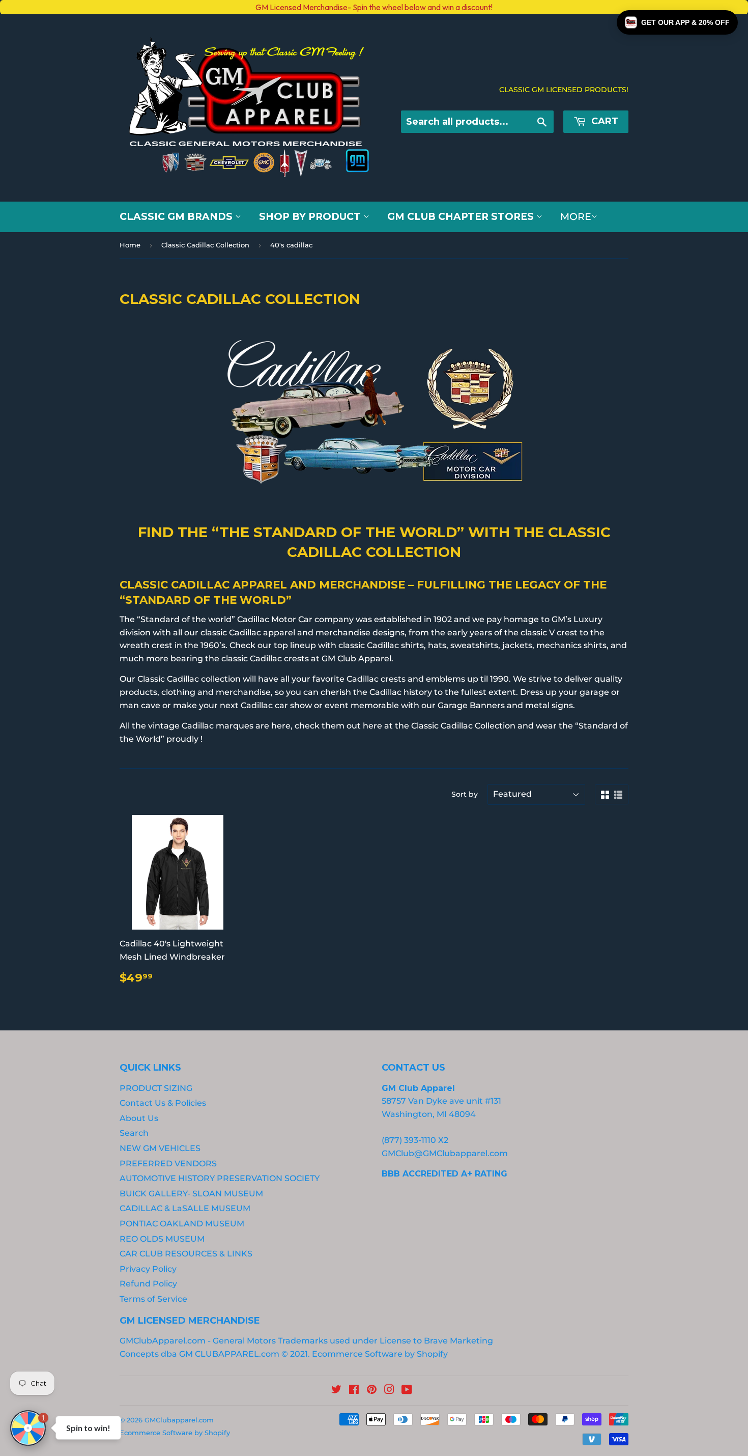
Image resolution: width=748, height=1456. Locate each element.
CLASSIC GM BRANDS (177, 216)
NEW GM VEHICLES (160, 1148)
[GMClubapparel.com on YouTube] (406, 1390)
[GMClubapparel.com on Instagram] (389, 1390)
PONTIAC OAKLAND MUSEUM (182, 1223)
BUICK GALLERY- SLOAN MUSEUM (191, 1193)
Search (134, 1133)
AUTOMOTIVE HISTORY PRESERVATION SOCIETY (220, 1178)
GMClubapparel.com (179, 1420)
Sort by (464, 794)
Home (130, 245)
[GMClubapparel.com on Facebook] (354, 1390)
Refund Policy (148, 1284)
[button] (677, 22)
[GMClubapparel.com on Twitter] (336, 1390)
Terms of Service (153, 1299)
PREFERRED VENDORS (168, 1163)
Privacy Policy (148, 1269)
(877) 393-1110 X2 (415, 1140)
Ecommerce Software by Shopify (380, 1354)
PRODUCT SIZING (156, 1088)
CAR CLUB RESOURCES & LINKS (186, 1253)
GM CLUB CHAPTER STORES (461, 216)
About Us (139, 1118)
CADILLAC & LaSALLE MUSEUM (185, 1208)
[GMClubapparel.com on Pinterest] (371, 1390)
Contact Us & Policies (163, 1103)
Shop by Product (311, 216)
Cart (603, 121)
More (575, 216)
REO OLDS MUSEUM (162, 1239)
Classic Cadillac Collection (205, 245)
